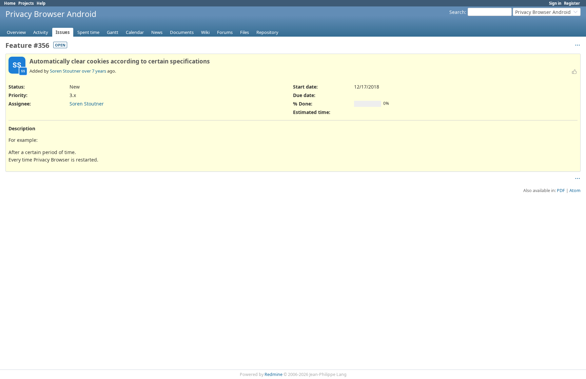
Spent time (88, 32)
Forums (225, 32)
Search (457, 12)
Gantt (112, 32)
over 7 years (94, 71)
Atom (575, 190)
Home (10, 3)
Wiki (205, 32)
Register (572, 3)
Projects (26, 3)
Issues (63, 32)
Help (41, 3)
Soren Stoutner (65, 71)
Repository (267, 32)
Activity (40, 32)
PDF (561, 190)
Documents (182, 32)
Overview (16, 32)
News (156, 32)
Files (244, 32)
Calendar (135, 32)
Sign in (555, 3)
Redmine (273, 374)
